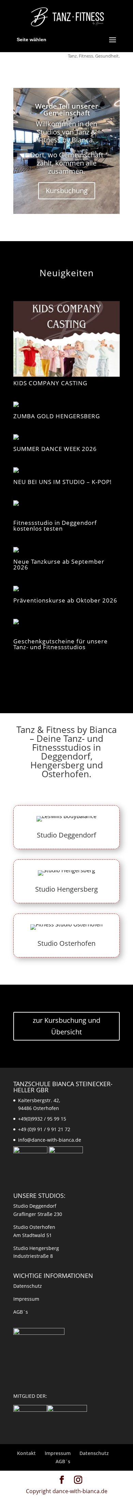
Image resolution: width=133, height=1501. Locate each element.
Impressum (26, 1299)
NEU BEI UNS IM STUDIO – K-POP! (62, 482)
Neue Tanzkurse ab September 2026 (58, 564)
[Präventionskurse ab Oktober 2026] (66, 590)
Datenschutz (27, 1286)
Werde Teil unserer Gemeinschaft (66, 109)
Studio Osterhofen (66, 943)
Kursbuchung (67, 190)
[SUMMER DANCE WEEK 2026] (66, 438)
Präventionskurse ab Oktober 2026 (65, 600)
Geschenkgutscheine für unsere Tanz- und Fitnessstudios (60, 644)
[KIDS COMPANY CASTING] (66, 339)
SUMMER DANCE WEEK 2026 (55, 449)
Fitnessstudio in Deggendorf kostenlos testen (55, 525)
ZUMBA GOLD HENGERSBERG (56, 416)
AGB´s (20, 1312)
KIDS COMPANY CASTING (50, 383)
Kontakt (26, 1453)
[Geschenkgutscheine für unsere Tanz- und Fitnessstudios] (66, 627)
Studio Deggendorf (66, 835)
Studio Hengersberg (66, 889)
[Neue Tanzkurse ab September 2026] (66, 551)
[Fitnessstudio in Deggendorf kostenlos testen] (66, 508)
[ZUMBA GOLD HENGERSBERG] (66, 406)
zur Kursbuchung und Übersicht (66, 1026)
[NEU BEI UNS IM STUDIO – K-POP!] (66, 471)
